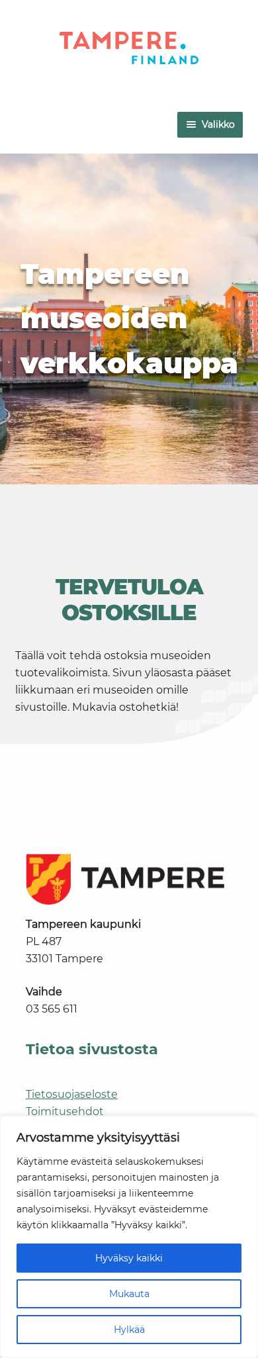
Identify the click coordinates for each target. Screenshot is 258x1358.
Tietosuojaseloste (72, 1094)
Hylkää (129, 1329)
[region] (129, 1237)
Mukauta (129, 1294)
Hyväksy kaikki (129, 1258)
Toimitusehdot (65, 1111)
